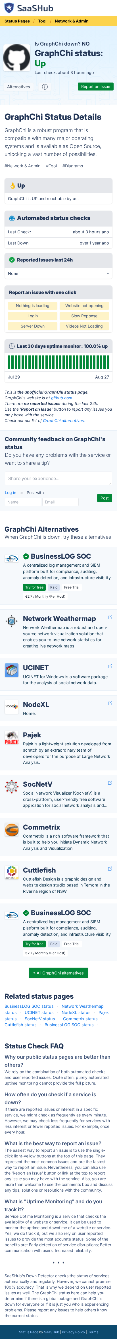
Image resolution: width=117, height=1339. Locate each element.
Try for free (34, 587)
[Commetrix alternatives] (11, 829)
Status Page (28, 1332)
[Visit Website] (110, 617)
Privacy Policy (73, 1332)
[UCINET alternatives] (11, 670)
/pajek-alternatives (22, 729)
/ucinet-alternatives (23, 661)
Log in (11, 492)
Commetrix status (80, 1018)
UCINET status (39, 1012)
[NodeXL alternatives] (11, 707)
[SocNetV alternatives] (11, 786)
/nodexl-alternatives (24, 698)
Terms (93, 1332)
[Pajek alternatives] (11, 737)
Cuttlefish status (21, 1024)
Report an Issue (95, 86)
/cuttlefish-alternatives (26, 864)
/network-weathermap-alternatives (38, 612)
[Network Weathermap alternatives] (11, 621)
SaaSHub (51, 1332)
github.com (61, 397)
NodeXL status (76, 1012)
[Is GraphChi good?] (44, 87)
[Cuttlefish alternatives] (11, 872)
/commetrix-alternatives (28, 821)
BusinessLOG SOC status (29, 1006)
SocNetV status (40, 1018)
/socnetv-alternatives (25, 778)
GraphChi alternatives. (64, 420)
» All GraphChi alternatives (58, 972)
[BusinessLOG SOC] (11, 558)
